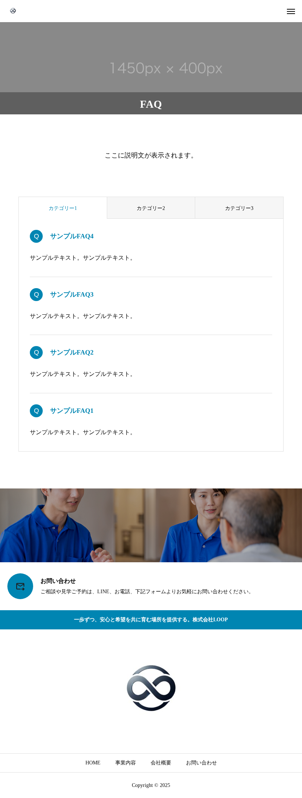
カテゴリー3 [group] (239, 208)
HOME (93, 763)
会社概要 (161, 763)
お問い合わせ (201, 763)
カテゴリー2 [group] (151, 208)
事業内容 (125, 763)
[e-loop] (12, 11)
